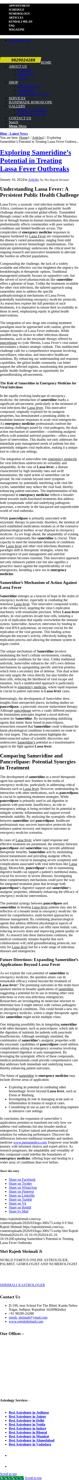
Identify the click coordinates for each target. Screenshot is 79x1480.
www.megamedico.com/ (30, 1142)
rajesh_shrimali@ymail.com (28, 1317)
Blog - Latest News (14, 133)
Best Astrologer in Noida (27, 1424)
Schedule (16, 9)
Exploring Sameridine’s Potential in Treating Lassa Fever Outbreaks (35, 160)
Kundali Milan (20, 21)
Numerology (19, 13)
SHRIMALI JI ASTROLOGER (22, 1285)
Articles (16, 17)
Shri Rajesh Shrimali (56, 179)
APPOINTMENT (19, 5)
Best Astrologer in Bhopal (28, 1432)
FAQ (11, 25)
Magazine (17, 29)
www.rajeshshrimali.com (26, 1321)
